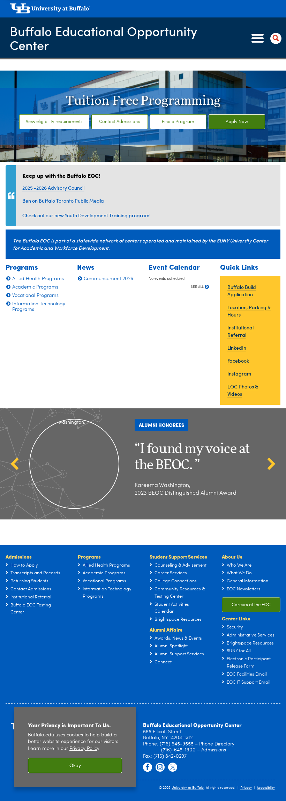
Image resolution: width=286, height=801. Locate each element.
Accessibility (266, 787)
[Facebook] (147, 767)
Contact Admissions (119, 121)
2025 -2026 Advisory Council (53, 187)
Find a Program (178, 121)
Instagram (239, 373)
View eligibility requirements (54, 121)
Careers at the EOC (251, 605)
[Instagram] (160, 767)
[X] (172, 767)
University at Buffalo (188, 787)
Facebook (238, 360)
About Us (232, 556)
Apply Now (237, 121)
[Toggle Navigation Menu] (265, 38)
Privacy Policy (84, 748)
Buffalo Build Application (241, 291)
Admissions (19, 556)
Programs (89, 556)
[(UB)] (145, 10)
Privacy (246, 787)
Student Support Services (178, 556)
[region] (75, 747)
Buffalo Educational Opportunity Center (103, 37)
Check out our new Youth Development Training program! (86, 215)
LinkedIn (236, 347)
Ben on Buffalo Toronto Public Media (63, 200)
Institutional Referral (240, 331)
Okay (75, 765)
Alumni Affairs (166, 629)
